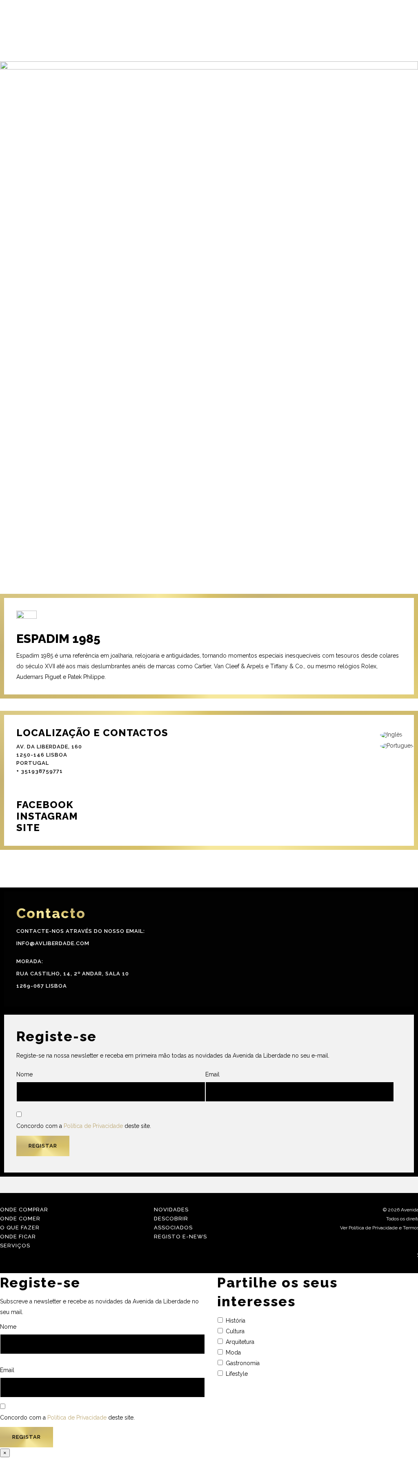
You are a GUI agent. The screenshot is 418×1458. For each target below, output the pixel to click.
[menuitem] (397, 735)
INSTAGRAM (47, 816)
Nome (24, 1074)
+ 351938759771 (39, 771)
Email (212, 1074)
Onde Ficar (18, 1236)
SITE (28, 827)
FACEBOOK (44, 805)
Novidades (171, 1209)
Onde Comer (20, 1218)
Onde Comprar (24, 1209)
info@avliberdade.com (52, 943)
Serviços (15, 1245)
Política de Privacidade (93, 1126)
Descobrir (171, 1218)
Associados (173, 1227)
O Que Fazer (20, 1227)
